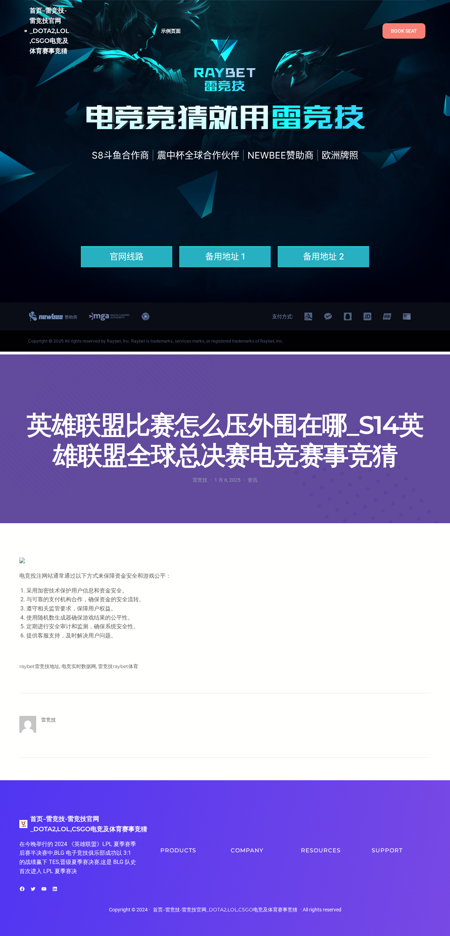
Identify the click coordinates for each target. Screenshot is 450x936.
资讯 (252, 480)
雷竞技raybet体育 (118, 666)
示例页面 (171, 31)
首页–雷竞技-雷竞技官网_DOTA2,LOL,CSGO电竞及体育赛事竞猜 (49, 31)
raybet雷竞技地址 (39, 666)
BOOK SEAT (404, 31)
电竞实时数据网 (79, 666)
